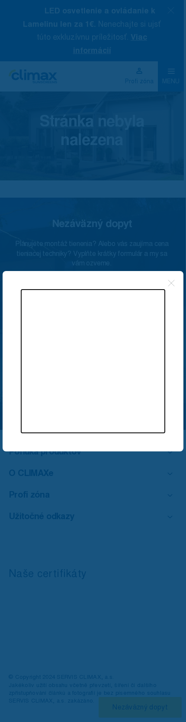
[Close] (171, 283)
